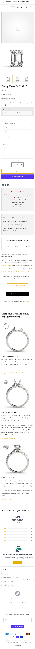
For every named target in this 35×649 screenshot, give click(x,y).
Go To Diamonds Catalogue (17, 294)
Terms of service (27, 642)
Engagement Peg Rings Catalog (11, 373)
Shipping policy (18, 645)
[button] (4, 7)
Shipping (3, 100)
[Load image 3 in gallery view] (27, 79)
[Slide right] (33, 80)
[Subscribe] (29, 620)
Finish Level (6, 120)
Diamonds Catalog (7, 499)
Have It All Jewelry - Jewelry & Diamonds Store (19, 640)
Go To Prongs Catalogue (17, 285)
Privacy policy (17, 642)
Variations (6, 109)
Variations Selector (7, 265)
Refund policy (9, 642)
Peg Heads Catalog (7, 438)
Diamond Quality (7, 136)
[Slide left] (2, 80)
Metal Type (6, 128)
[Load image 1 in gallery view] (8, 79)
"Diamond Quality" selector (21, 271)
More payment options (17, 181)
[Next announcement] (32, 2)
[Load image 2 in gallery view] (17, 79)
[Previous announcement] (3, 2)
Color (4, 144)
